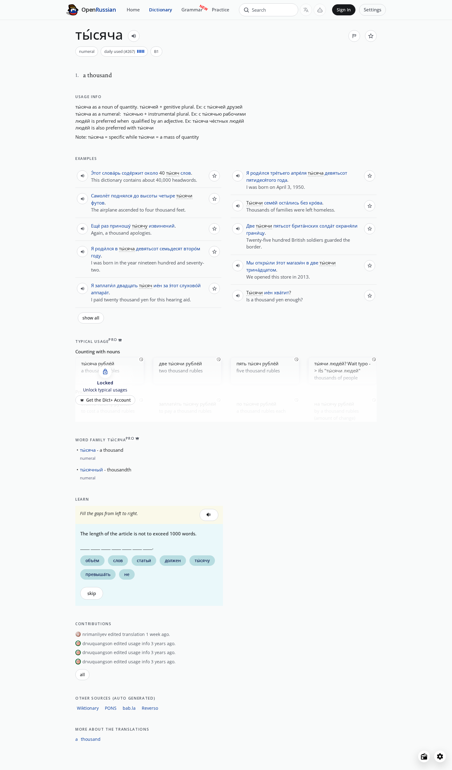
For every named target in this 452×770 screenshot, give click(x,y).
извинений (162, 226)
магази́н (296, 263)
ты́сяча (88, 450)
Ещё (95, 226)
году (96, 255)
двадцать (127, 285)
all (82, 674)
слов (185, 173)
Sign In (344, 10)
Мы (250, 263)
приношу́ (120, 226)
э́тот (173, 285)
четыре (167, 196)
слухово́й (190, 285)
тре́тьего (280, 173)
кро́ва (315, 203)
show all (90, 318)
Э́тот (96, 173)
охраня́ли (347, 226)
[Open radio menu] (424, 756)
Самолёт (100, 196)
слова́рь (111, 173)
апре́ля (299, 173)
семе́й (271, 203)
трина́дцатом (261, 270)
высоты (148, 196)
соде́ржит (132, 173)
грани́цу (255, 233)
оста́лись (289, 203)
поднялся (121, 196)
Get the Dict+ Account (108, 400)
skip (91, 593)
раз (105, 226)
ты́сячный (91, 469)
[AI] (320, 10)
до (136, 196)
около (151, 173)
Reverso (150, 708)
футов (98, 203)
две (314, 263)
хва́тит (281, 292)
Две (250, 226)
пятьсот (282, 226)
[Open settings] (440, 756)
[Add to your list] (371, 36)
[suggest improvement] (354, 36)
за (165, 285)
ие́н (157, 285)
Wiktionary (88, 708)
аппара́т (100, 292)
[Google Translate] (306, 10)
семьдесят (171, 248)
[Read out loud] (134, 36)
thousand (91, 739)
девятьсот (147, 248)
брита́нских (305, 226)
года (282, 180)
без (304, 203)
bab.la (129, 708)
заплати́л (105, 285)
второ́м (192, 248)
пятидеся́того (261, 180)
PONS (111, 708)
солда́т (327, 226)
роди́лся (104, 248)
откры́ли (265, 263)
